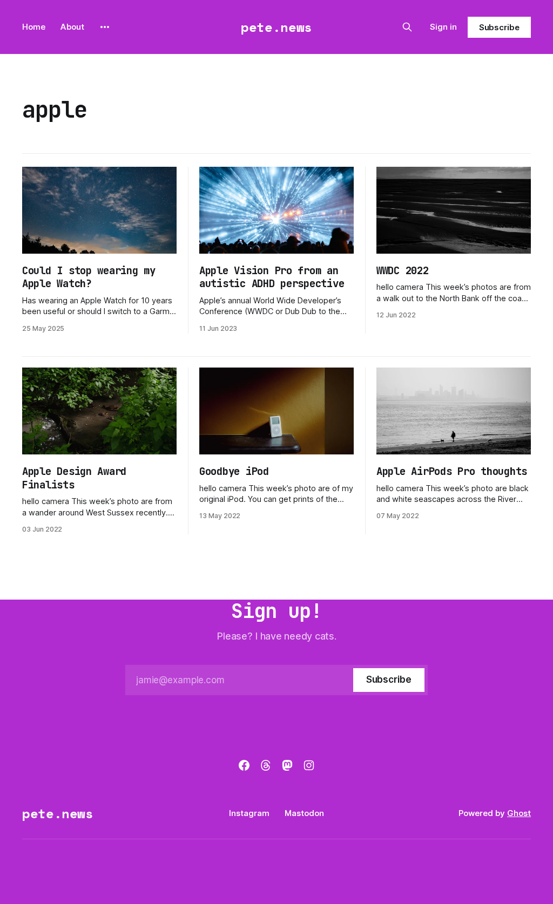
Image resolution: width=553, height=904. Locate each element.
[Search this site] (407, 27)
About (72, 27)
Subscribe (499, 27)
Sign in (443, 27)
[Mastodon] (287, 765)
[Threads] (265, 765)
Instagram (249, 813)
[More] (104, 27)
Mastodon (304, 813)
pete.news (276, 27)
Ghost (519, 813)
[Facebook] (244, 765)
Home (33, 27)
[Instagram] (309, 765)
